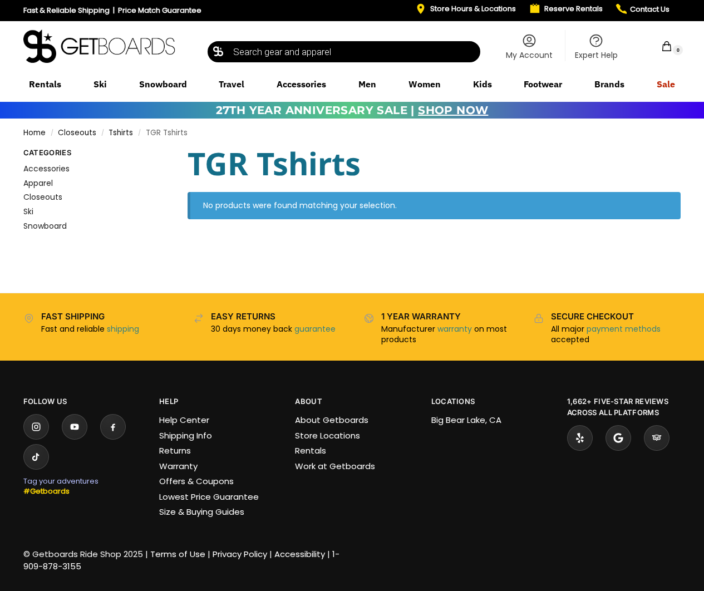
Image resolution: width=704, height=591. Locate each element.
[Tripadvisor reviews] (656, 438)
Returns (175, 450)
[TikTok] (36, 457)
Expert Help (596, 55)
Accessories (46, 168)
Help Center (184, 420)
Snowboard (45, 226)
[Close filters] (151, 154)
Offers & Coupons (196, 481)
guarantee (315, 328)
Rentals (310, 450)
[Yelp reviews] (580, 438)
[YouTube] (74, 427)
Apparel (38, 183)
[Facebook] (113, 427)
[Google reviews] (618, 438)
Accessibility (299, 554)
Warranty (178, 466)
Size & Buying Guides (201, 512)
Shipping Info (185, 435)
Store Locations (327, 435)
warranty (454, 328)
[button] (659, 46)
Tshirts (121, 132)
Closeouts (77, 132)
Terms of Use (177, 554)
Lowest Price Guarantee (209, 497)
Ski (28, 211)
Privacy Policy (240, 554)
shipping (123, 328)
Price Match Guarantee (159, 10)
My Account (529, 55)
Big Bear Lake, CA (466, 420)
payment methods (624, 328)
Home (34, 132)
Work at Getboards (335, 466)
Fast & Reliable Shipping (66, 10)
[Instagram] (36, 427)
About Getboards (331, 420)
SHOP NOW (453, 110)
